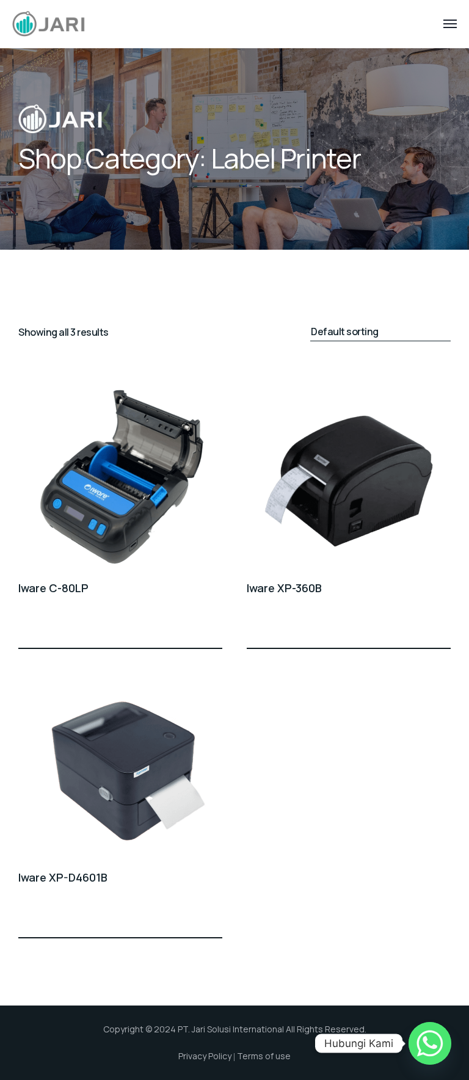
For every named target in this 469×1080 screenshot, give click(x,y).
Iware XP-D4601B (62, 877)
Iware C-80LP (53, 588)
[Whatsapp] (430, 1043)
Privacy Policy (204, 1056)
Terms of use (264, 1056)
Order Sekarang (215, 625)
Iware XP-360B (284, 588)
